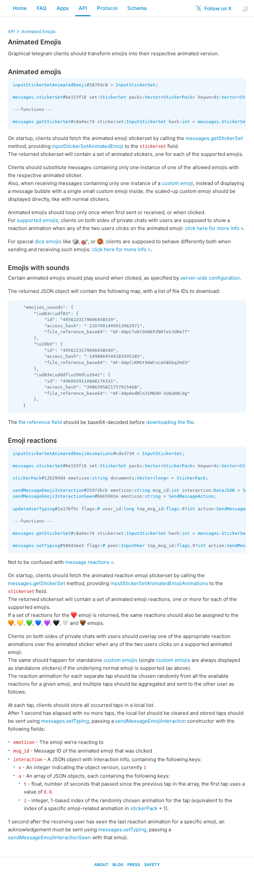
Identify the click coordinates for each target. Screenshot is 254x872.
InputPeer (133, 545)
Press (133, 864)
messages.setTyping (36, 545)
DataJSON (224, 490)
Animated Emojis (38, 31)
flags (172, 508)
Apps (63, 8)
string (100, 478)
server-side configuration (210, 278)
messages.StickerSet (223, 121)
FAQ (42, 8)
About (101, 864)
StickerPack (177, 97)
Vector (153, 97)
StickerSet (113, 97)
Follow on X (217, 8)
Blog (117, 864)
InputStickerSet (135, 84)
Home (20, 8)
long (160, 478)
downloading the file (170, 422)
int (186, 121)
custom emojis (121, 660)
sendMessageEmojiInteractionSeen (54, 496)
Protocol (107, 8)
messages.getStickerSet (42, 121)
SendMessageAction (191, 496)
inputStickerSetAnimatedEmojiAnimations (63, 453)
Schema (137, 8)
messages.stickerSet (38, 97)
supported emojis (37, 220)
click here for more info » (214, 228)
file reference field (40, 422)
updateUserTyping (34, 508)
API (83, 8)
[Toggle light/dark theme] (245, 8)
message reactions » (89, 562)
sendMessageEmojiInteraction (48, 490)
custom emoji (177, 183)
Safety (152, 864)
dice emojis (48, 241)
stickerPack (27, 478)
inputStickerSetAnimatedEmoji (50, 84)
